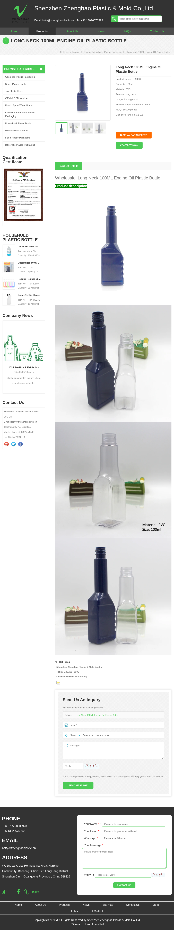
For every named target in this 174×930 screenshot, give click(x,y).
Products (42, 31)
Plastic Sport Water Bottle (18, 105)
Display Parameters (133, 135)
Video (156, 904)
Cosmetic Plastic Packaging (20, 76)
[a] (24, 195)
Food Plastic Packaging (17, 137)
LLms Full (98, 924)
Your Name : (92, 824)
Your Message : (94, 845)
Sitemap (76, 924)
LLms (86, 924)
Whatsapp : (91, 838)
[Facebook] (21, 444)
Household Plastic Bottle (18, 123)
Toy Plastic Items (14, 91)
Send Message (78, 785)
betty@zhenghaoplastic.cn (19, 848)
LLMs (74, 911)
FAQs (127, 31)
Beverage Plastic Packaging (20, 144)
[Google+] (7, 444)
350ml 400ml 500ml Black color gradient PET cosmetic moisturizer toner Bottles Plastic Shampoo (24, 367)
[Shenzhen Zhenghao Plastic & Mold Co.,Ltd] (20, 13)
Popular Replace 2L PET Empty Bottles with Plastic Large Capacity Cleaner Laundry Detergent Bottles (29, 279)
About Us (73, 31)
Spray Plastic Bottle (15, 84)
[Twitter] (14, 444)
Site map (107, 904)
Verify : (89, 874)
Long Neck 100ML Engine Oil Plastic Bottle (97, 715)
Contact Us (157, 31)
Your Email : (92, 831)
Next (43, 193)
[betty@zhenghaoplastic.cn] (58, 682)
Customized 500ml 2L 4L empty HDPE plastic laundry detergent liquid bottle (29, 263)
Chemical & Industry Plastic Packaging (102, 52)
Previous (4, 193)
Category (76, 52)
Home (13, 31)
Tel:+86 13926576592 (90, 20)
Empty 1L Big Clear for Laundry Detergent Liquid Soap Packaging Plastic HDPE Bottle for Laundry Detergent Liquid (29, 295)
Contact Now (129, 145)
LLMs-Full (97, 911)
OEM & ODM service (16, 98)
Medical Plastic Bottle (16, 130)
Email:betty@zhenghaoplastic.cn (54, 20)
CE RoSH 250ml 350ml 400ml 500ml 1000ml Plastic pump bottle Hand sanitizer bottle (29, 246)
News (101, 31)
